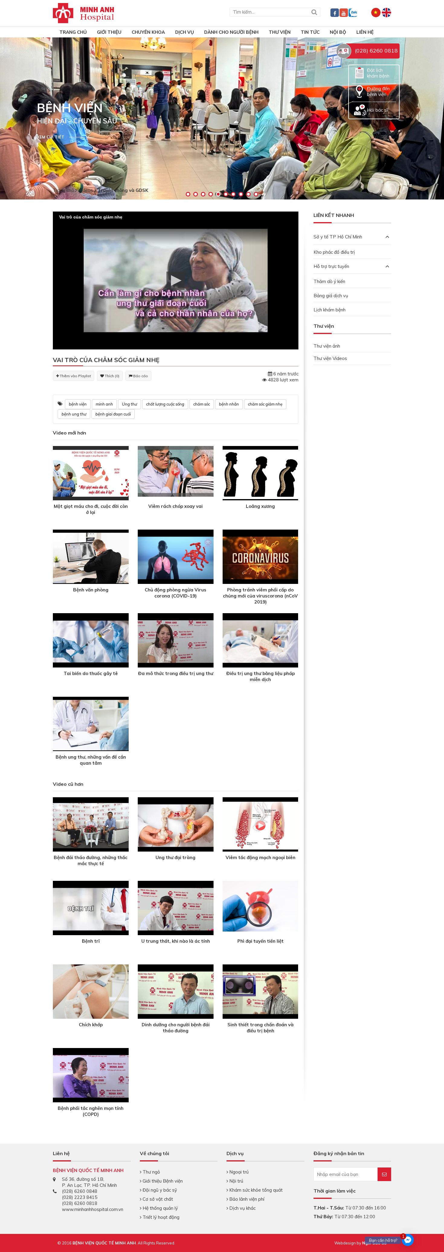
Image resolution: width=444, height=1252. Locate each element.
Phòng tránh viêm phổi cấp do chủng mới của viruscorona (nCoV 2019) (260, 596)
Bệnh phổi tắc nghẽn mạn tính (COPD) (91, 1111)
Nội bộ (338, 32)
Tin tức (310, 32)
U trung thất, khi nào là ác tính (175, 941)
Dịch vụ (184, 32)
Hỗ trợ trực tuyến (331, 266)
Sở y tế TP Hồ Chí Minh (338, 237)
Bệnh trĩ (91, 941)
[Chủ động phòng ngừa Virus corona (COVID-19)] (176, 557)
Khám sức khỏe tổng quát (255, 1190)
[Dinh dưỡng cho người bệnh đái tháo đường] (176, 992)
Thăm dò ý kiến (329, 281)
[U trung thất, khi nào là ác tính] (176, 909)
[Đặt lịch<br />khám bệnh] (359, 72)
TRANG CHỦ (73, 32)
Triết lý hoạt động (160, 1217)
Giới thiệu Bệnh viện (162, 1181)
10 (256, 194)
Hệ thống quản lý (159, 1208)
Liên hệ (365, 32)
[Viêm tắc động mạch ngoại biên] (260, 825)
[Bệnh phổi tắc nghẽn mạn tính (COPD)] (91, 1076)
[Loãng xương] (260, 474)
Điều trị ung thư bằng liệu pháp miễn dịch (260, 676)
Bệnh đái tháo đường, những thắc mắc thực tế (90, 860)
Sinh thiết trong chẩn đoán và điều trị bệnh (260, 1028)
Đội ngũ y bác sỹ (159, 1190)
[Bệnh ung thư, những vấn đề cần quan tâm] (91, 725)
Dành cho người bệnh (231, 32)
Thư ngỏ (150, 1172)
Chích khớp (91, 1024)
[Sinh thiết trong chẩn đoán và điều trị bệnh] (260, 992)
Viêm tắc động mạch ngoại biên (260, 857)
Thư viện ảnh (327, 346)
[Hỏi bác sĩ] (359, 109)
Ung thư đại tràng (175, 857)
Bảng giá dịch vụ (331, 295)
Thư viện (280, 32)
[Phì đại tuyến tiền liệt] (260, 906)
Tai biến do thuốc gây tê (91, 673)
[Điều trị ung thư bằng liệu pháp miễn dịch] (260, 641)
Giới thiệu (109, 32)
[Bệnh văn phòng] (91, 557)
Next (403, 188)
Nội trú (235, 1181)
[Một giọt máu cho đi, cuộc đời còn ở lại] (91, 473)
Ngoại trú (238, 1172)
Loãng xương (260, 506)
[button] (175, 281)
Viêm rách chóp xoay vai (175, 506)
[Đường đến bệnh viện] (359, 91)
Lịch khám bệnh (330, 310)
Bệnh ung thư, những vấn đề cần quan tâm (91, 760)
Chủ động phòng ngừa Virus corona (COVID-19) (175, 593)
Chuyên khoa (148, 32)
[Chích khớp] (91, 992)
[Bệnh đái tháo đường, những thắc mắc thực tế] (91, 825)
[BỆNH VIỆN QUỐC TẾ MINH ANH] (83, 12)
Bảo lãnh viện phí (246, 1199)
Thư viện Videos (330, 358)
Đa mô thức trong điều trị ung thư (175, 673)
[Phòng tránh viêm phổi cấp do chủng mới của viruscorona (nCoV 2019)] (260, 557)
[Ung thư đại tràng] (176, 825)
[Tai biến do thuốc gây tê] (91, 641)
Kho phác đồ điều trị (334, 252)
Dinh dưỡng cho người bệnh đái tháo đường (176, 1028)
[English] (386, 12)
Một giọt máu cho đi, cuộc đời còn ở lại (91, 509)
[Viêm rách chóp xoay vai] (176, 471)
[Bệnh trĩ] (91, 909)
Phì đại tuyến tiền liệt (260, 941)
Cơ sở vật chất (157, 1199)
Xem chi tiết (50, 137)
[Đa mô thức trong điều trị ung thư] (176, 641)
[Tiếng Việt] (376, 12)
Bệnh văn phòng (90, 590)
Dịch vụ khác (242, 1208)
